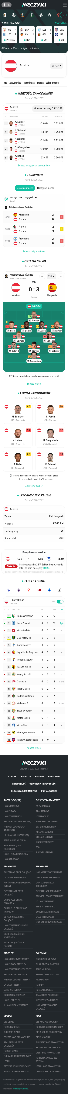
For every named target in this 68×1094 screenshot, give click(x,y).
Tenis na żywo (43, 969)
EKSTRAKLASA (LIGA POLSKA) (17, 821)
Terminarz (29, 83)
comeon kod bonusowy (48, 1071)
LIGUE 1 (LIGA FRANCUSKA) (16, 854)
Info (5, 83)
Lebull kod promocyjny (48, 1066)
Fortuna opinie (12, 1027)
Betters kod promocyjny (17, 1066)
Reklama (39, 776)
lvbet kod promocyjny (48, 1052)
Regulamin (54, 776)
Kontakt (12, 776)
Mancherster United (46, 821)
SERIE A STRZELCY (12, 989)
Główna (5, 48)
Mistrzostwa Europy (47, 1000)
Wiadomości (52, 83)
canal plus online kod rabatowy (15, 910)
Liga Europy (10, 811)
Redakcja (26, 776)
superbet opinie (12, 1032)
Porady (40, 984)
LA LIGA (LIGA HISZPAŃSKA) (16, 835)
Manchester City (45, 842)
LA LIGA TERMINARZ (45, 901)
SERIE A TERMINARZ (45, 906)
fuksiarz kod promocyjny (18, 1056)
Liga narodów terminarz (49, 922)
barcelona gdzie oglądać (17, 872)
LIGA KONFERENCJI (13, 816)
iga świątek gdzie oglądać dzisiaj (17, 884)
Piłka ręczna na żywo (47, 964)
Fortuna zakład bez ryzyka (46, 1059)
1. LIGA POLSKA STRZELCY (16, 1005)
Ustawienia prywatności (42, 784)
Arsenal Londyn (44, 831)
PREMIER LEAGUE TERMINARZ (49, 896)
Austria (35, 48)
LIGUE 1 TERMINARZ (45, 916)
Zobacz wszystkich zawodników (34, 165)
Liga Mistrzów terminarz (49, 872)
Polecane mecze (44, 989)
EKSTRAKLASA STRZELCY (15, 974)
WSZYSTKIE (61, 23)
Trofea (40, 83)
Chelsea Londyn (44, 837)
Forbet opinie (11, 1051)
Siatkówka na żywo (46, 959)
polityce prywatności (20, 1088)
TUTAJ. (46, 568)
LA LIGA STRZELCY (12, 984)
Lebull (7, 1061)
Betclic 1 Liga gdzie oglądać (14, 918)
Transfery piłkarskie (47, 995)
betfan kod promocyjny (49, 1047)
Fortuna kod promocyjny (49, 1027)
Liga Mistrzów (11, 806)
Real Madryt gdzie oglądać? (13, 1044)
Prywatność (19, 784)
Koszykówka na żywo (47, 974)
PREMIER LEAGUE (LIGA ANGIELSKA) (14, 828)
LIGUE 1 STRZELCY (12, 1000)
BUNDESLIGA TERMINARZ (47, 911)
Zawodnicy (15, 83)
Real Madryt (42, 811)
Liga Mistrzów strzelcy (16, 959)
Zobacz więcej (34, 384)
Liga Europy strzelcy (15, 964)
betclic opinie (43, 1037)
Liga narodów (11, 859)
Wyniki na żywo (11, 23)
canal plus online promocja (13, 901)
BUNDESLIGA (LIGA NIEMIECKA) (12, 847)
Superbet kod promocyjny (50, 1042)
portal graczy (49, 791)
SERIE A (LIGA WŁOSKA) (15, 840)
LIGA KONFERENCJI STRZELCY (18, 969)
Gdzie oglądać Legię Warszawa (14, 936)
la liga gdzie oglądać (15, 877)
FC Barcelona (43, 806)
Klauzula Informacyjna (24, 791)
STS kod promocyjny (47, 1021)
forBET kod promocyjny (17, 1037)
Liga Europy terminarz (48, 877)
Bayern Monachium (46, 826)
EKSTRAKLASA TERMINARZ (48, 891)
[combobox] (56, 66)
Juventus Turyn (44, 852)
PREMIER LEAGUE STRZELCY (17, 979)
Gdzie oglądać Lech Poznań (14, 944)
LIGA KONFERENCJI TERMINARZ (45, 884)
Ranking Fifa (42, 979)
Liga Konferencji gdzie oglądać (16, 927)
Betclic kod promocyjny (49, 1032)
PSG (37, 847)
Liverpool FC (42, 816)
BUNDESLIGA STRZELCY (15, 995)
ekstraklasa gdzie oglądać (13, 893)
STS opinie (9, 1021)
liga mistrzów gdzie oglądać (46, 1007)
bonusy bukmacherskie (16, 1071)
